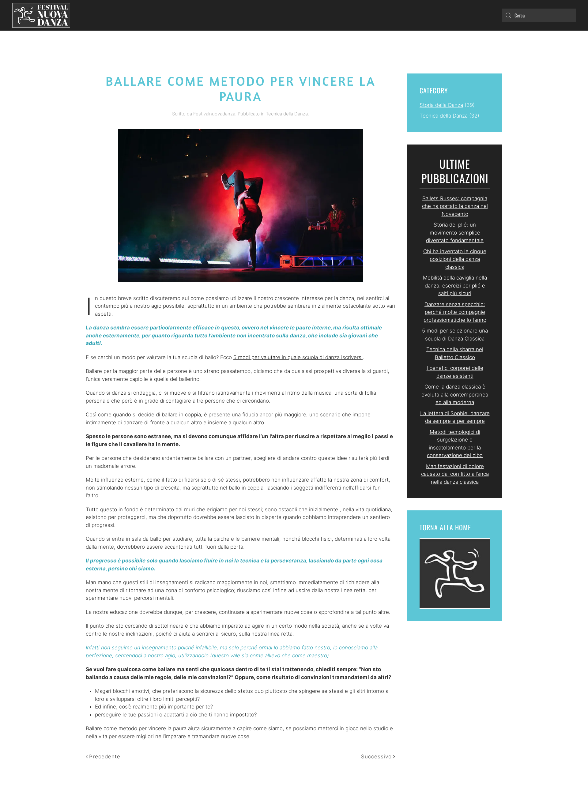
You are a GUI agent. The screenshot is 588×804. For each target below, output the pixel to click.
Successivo (376, 756)
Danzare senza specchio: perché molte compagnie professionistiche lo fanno (455, 312)
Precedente (104, 756)
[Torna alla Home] (41, 15)
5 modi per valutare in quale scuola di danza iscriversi (298, 357)
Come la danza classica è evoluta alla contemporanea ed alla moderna (454, 394)
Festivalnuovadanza (214, 114)
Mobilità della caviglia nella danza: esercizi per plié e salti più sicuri (455, 285)
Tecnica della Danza (287, 114)
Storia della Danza (441, 105)
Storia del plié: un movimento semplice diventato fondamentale (455, 232)
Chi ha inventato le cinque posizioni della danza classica (454, 259)
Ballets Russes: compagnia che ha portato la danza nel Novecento (455, 206)
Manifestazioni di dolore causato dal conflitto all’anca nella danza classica (455, 474)
